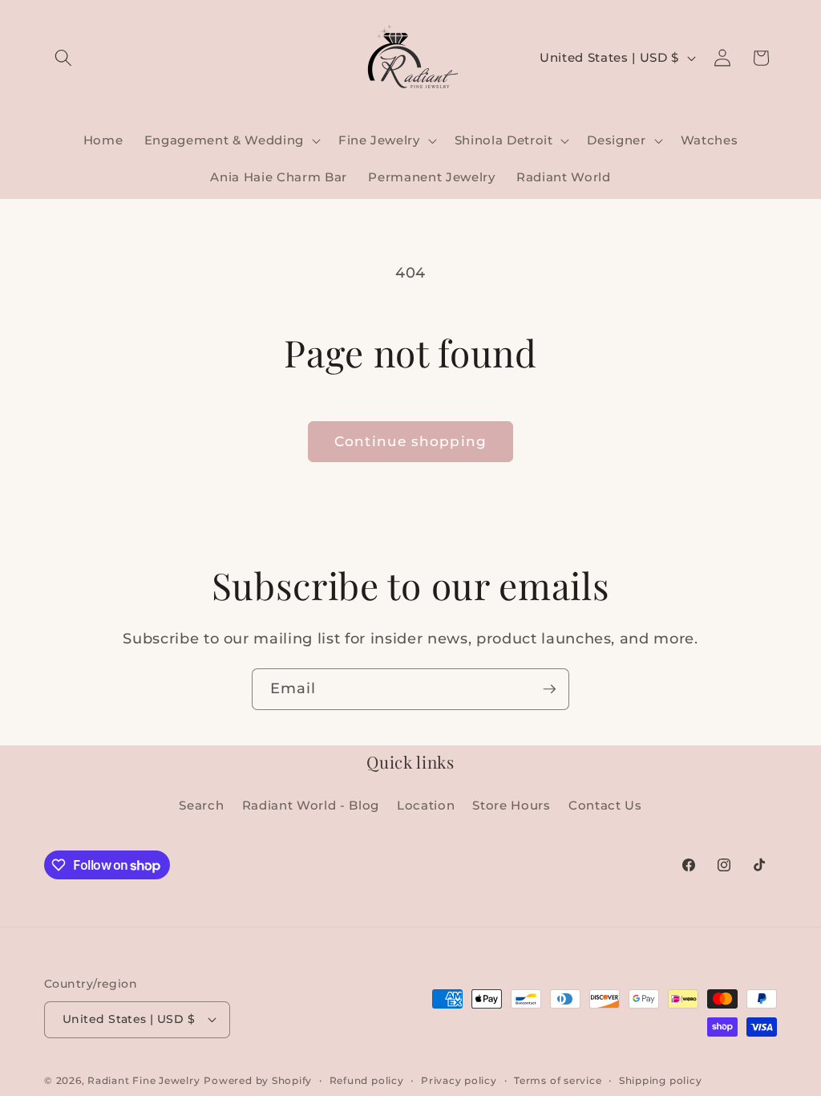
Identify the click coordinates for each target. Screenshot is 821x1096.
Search (201, 805)
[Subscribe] (549, 689)
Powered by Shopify (258, 1080)
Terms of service (557, 1080)
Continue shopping (410, 441)
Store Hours (511, 805)
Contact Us (605, 805)
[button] (63, 58)
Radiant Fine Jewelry (143, 1080)
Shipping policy (660, 1080)
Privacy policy (459, 1080)
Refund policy (367, 1080)
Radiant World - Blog (310, 805)
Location (426, 805)
